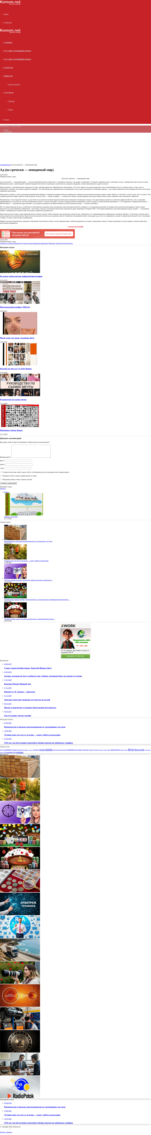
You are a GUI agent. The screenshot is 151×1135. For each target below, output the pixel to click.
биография (25, 750)
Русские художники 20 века (17, 59)
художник (8, 752)
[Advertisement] (75, 148)
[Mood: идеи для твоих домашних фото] (20, 334)
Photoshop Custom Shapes (11, 430)
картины (71, 750)
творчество (115, 750)
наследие (96, 750)
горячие (30, 750)
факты (122, 750)
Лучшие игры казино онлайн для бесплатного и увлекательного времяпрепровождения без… (37, 599)
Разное (10, 109)
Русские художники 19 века (17, 51)
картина (64, 750)
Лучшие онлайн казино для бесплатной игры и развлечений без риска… (29, 619)
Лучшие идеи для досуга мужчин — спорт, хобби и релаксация (26, 561)
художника (18, 752)
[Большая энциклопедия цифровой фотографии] (20, 272)
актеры (14, 750)
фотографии (147, 750)
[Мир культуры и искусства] (10, 4)
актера (2, 750)
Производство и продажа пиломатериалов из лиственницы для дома (28, 541)
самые (105, 750)
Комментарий (5, 457)
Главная (3, 165)
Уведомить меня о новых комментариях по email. (19, 476)
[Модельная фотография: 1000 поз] (20, 303)
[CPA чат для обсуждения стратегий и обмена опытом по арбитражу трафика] (15, 578)
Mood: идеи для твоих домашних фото (17, 338)
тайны (108, 750)
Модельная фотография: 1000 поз (15, 307)
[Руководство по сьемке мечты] (20, 395)
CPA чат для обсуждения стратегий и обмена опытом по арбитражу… (28, 580)
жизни (42, 750)
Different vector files (10, 517)
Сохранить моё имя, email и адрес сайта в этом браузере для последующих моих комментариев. (35, 472)
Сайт (1, 468)
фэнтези (2, 752)
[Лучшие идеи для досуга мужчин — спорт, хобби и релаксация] (15, 559)
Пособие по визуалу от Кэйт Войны (16, 369)
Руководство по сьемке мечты (13, 400)
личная (85, 750)
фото (131, 749)
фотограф (139, 749)
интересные (57, 750)
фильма (126, 750)
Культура (8, 68)
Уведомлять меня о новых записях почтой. (17, 479)
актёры (19, 750)
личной (90, 750)
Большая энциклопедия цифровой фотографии (21, 276)
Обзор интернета (14, 84)
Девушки (11, 101)
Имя (2, 461)
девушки (36, 750)
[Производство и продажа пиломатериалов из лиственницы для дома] (15, 539)
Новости (8, 76)
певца (101, 750)
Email (2, 464)
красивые (78, 750)
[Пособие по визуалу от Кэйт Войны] (20, 365)
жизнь (49, 749)
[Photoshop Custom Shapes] (20, 426)
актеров (8, 750)
